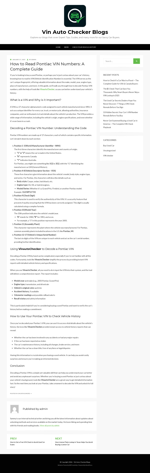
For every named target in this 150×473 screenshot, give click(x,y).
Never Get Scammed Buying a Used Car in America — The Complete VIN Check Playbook (120, 124)
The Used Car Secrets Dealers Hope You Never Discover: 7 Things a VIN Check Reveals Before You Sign (119, 103)
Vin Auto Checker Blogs (75, 32)
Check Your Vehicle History (84, 47)
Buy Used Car (108, 145)
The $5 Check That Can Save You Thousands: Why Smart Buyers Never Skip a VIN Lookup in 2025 (121, 92)
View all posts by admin (49, 425)
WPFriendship (73, 465)
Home (58, 47)
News (66, 47)
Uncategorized (24, 393)
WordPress (89, 465)
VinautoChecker (47, 89)
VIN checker (108, 155)
